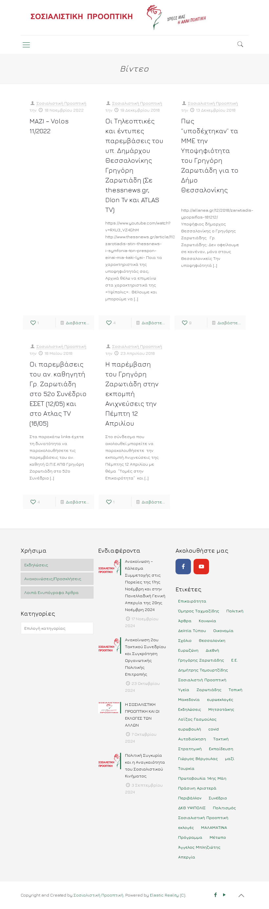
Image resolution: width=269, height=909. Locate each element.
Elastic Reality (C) (167, 895)
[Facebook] (183, 566)
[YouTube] (201, 566)
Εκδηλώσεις (36, 564)
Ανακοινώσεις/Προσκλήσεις (52, 578)
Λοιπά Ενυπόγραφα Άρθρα (51, 592)
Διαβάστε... (77, 322)
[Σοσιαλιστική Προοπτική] (134, 17)
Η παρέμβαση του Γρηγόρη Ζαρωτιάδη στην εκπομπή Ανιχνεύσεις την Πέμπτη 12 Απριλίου (131, 393)
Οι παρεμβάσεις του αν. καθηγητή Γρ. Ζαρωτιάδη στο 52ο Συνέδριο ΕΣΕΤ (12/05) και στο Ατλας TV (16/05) (58, 393)
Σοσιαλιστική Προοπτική (61, 103)
